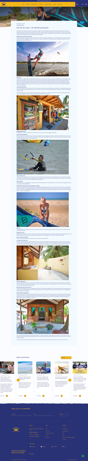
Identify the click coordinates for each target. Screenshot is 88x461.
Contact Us (47, 437)
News (47, 435)
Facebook (33, 446)
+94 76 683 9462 (36, 434)
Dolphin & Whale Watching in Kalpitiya (68, 437)
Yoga (63, 433)
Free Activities (64, 428)
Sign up (61, 414)
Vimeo (65, 446)
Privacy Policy (31, 453)
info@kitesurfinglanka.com (33, 432)
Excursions (64, 439)
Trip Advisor (55, 446)
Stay (46, 428)
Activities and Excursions (50, 433)
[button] (69, 380)
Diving (63, 435)
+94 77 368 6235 (36, 436)
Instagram (44, 446)
